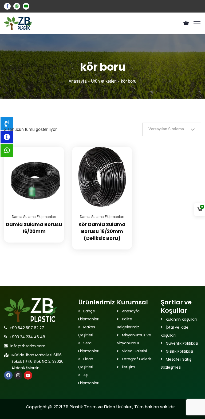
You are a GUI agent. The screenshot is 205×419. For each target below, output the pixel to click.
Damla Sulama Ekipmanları (34, 217)
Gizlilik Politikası (179, 351)
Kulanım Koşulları (181, 319)
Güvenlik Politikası (182, 343)
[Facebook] (8, 375)
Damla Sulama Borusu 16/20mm (34, 228)
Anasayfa (78, 81)
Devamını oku (53, 147)
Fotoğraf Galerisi (137, 359)
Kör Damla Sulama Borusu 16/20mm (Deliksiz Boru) (101, 231)
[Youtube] (28, 375)
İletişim (128, 367)
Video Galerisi (134, 351)
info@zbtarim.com (27, 346)
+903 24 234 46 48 (27, 337)
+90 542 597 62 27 (27, 328)
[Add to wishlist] (53, 160)
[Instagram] (18, 375)
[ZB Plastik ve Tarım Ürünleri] (18, 22)
